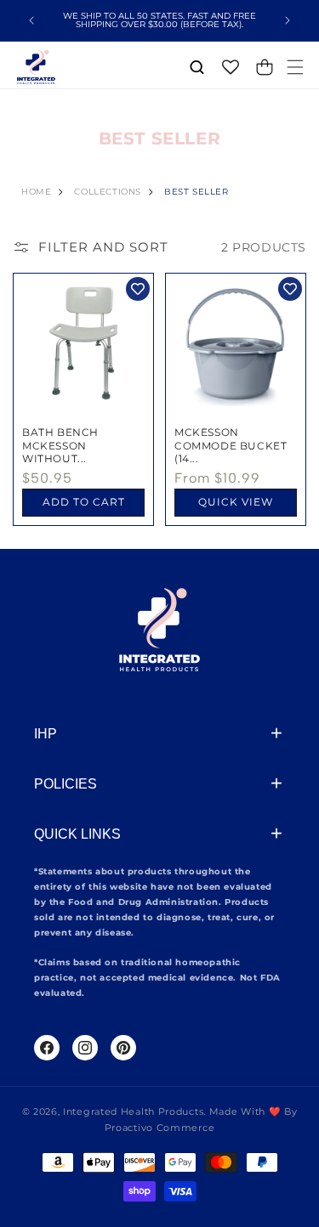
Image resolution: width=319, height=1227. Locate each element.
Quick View (235, 501)
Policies (65, 784)
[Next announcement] (287, 20)
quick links (77, 834)
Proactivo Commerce (160, 1128)
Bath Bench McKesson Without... (60, 445)
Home (36, 191)
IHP (45, 734)
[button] (295, 67)
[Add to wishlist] (138, 289)
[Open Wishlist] (231, 67)
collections (107, 191)
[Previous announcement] (31, 20)
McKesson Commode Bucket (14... (230, 445)
